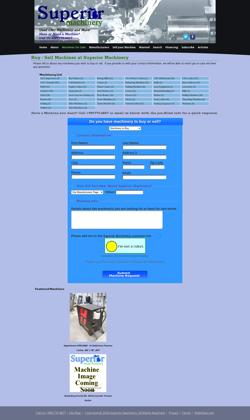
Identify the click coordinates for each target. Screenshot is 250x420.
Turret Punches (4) (106, 103)
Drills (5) (158, 82)
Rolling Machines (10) (192, 95)
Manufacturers (99, 47)
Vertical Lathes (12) (134, 103)
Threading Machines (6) (193, 99)
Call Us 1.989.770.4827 (55, 38)
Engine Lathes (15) (77, 86)
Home (43, 47)
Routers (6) (45, 99)
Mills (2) (186, 91)
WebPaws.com (204, 413)
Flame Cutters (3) (105, 86)
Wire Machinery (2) (78, 108)
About (55, 47)
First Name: (79, 143)
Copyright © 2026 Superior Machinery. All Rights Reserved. (125, 413)
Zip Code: (156, 163)
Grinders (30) (46, 91)
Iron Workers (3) (105, 91)
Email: (126, 173)
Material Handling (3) (164, 91)
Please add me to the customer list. (111, 236)
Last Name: (130, 143)
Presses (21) (130, 95)
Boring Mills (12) (105, 78)
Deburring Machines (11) (137, 82)
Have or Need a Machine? (59, 34)
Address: (77, 153)
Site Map (75, 413)
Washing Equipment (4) (164, 103)
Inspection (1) (75, 91)
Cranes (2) (102, 82)
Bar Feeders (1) (76, 78)
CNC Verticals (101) (49, 82)
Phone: (76, 172)
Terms (186, 413)
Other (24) (45, 95)
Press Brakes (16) (105, 95)
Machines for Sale (74, 47)
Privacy (174, 413)
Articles (203, 47)
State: (126, 163)
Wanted (144, 47)
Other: (110, 192)
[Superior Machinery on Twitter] (186, 37)
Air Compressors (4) (49, 78)
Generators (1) (189, 86)
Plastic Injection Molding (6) (81, 95)
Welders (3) (45, 108)
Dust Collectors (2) (191, 82)
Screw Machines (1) (106, 99)
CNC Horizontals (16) (164, 78)
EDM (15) (45, 86)
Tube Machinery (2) (78, 103)
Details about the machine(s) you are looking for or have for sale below (123, 209)
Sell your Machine (124, 47)
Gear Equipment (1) (163, 86)
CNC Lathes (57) (190, 78)
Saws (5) (73, 99)
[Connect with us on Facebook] (192, 37)
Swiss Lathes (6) (161, 99)
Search (157, 47)
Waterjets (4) (188, 103)
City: (74, 163)
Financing (171, 47)
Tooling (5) (45, 103)
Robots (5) (159, 95)
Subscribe (188, 47)
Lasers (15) (130, 91)
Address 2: (129, 153)
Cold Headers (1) (77, 82)
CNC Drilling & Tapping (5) (136, 78)
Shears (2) (130, 99)
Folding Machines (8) (135, 86)
